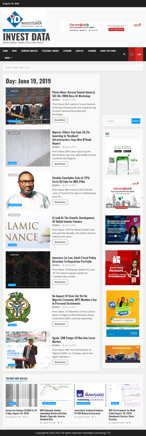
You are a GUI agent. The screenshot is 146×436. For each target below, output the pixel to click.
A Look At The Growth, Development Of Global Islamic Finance (28, 229)
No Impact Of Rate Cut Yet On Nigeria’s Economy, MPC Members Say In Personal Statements (28, 309)
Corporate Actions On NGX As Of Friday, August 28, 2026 (21, 395)
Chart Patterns (108, 50)
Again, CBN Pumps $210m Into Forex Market (28, 350)
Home (5, 50)
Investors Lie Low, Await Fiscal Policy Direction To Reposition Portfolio (28, 269)
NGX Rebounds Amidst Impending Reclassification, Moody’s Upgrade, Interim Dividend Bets (56, 395)
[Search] (124, 54)
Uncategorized (15, 121)
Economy (67, 50)
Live (139, 54)
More (7, 57)
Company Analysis (29, 50)
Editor (57, 99)
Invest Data (26, 36)
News (14, 50)
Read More (60, 120)
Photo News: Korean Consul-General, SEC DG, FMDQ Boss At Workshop (28, 106)
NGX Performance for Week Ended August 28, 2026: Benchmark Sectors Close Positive (124, 395)
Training (92, 50)
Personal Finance (50, 50)
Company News (15, 205)
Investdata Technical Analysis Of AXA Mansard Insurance (90, 395)
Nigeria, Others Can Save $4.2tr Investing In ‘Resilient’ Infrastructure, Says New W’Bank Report (28, 147)
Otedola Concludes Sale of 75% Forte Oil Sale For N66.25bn (28, 189)
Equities (80, 50)
